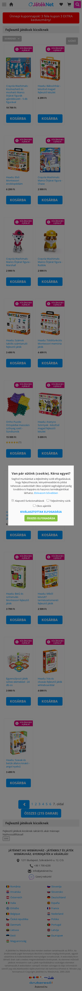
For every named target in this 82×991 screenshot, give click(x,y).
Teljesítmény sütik (60, 500)
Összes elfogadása (41, 518)
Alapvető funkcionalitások (29, 500)
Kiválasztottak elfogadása (41, 512)
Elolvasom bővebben (46, 492)
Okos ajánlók (43, 505)
